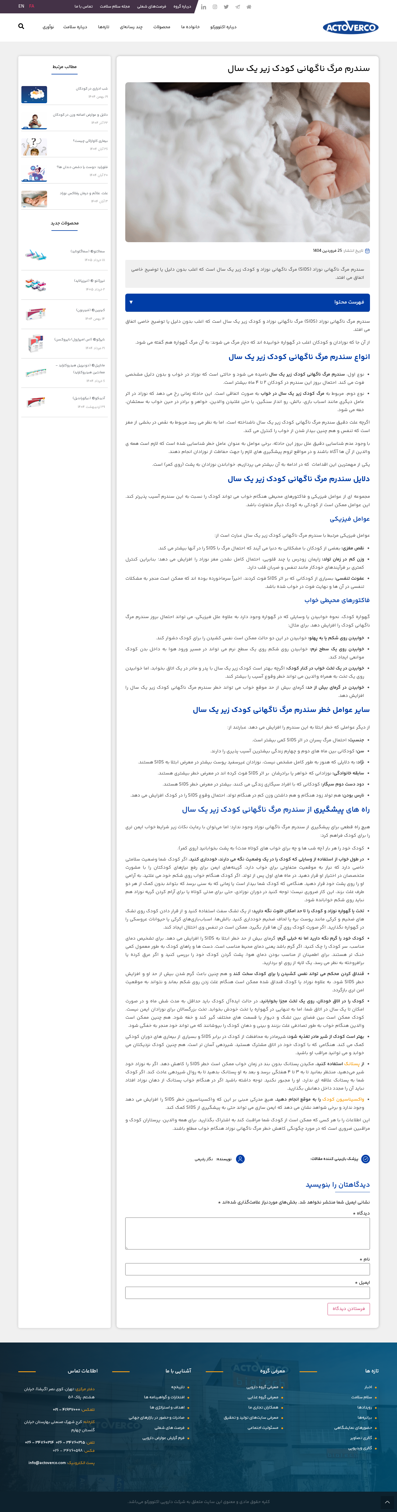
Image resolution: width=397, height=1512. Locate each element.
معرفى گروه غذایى (263, 1397)
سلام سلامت (361, 1397)
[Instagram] (215, 7)
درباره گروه (182, 6)
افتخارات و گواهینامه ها (164, 1397)
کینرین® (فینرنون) (90, 310)
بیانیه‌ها (365, 1418)
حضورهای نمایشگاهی (353, 1428)
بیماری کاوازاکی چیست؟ (90, 141)
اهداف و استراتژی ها (167, 1407)
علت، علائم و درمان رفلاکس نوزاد (84, 193)
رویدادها (364, 1407)
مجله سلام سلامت (115, 6)
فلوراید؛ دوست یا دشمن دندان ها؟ (82, 167)
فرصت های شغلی (170, 1428)
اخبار (368, 1387)
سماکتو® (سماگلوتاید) (88, 251)
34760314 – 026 (39, 1443)
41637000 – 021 (66, 1410)
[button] (21, 27)
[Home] (249, 7)
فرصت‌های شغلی (151, 6)
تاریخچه (178, 1387)
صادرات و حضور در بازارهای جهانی (157, 1418)
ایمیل (362, 1283)
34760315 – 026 (70, 1443)
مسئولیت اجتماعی (263, 1428)
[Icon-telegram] (237, 7)
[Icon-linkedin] (203, 7)
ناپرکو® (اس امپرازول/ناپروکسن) (79, 339)
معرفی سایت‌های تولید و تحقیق (251, 1418)
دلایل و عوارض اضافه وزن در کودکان (80, 115)
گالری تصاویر (361, 1438)
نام (365, 1259)
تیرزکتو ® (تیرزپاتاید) (89, 281)
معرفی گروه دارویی (262, 1387)
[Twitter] (226, 7)
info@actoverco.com (47, 1463)
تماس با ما (84, 6)
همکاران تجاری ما (263, 1407)
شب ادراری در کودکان (92, 89)
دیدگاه (361, 1213)
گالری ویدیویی (360, 1448)
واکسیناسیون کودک (343, 1099)
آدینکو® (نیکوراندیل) (89, 398)
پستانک (352, 1064)
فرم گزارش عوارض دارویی (163, 1438)
